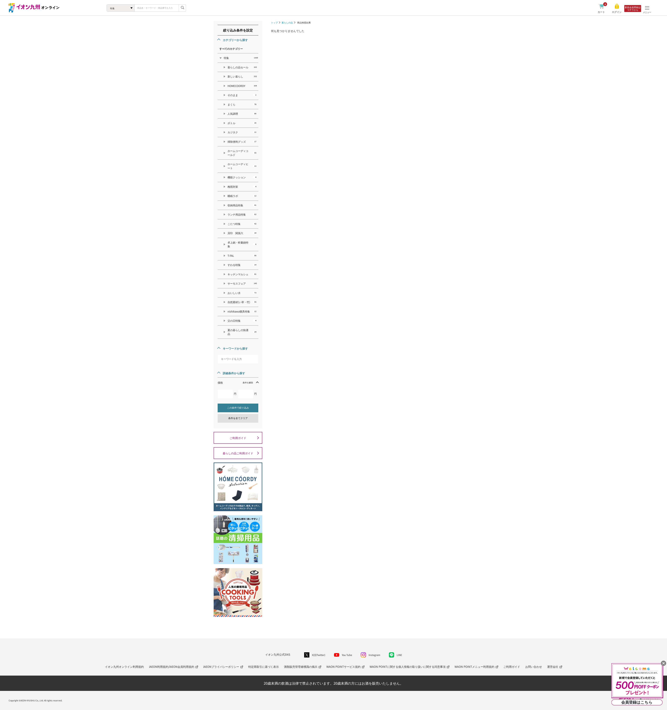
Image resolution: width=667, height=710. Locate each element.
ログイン (617, 12)
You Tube (347, 655)
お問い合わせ (533, 666)
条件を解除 (248, 382)
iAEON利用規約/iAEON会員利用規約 (171, 666)
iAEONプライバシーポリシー (221, 666)
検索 (182, 8)
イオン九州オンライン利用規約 (124, 666)
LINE (399, 655)
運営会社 (552, 666)
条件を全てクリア (238, 418)
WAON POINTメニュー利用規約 (474, 666)
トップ (274, 22)
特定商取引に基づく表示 (263, 666)
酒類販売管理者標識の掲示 (300, 666)
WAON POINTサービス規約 (343, 666)
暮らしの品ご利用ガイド (238, 453)
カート (602, 12)
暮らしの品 (287, 22)
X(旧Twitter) (318, 655)
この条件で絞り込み (238, 407)
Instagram (374, 655)
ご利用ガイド (238, 438)
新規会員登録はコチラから (633, 8)
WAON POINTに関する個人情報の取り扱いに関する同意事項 (408, 666)
